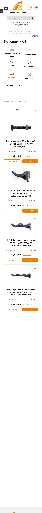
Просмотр (30, 161)
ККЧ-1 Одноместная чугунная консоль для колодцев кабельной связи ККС (21, 193)
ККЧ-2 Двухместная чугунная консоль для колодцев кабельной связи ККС (21, 243)
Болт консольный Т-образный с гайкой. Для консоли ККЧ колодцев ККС (21, 144)
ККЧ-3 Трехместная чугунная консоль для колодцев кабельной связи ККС (21, 292)
